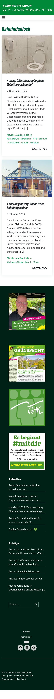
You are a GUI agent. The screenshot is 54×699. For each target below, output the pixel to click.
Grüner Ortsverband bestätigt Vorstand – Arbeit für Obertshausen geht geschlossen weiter (26, 520)
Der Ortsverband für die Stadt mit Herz (27, 9)
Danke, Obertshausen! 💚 (23, 529)
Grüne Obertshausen (17, 6)
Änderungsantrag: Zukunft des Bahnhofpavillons (25, 206)
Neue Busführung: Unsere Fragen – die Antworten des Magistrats (24, 498)
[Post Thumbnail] (27, 54)
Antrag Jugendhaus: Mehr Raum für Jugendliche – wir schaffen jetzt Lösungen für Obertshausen (27, 551)
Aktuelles (11, 134)
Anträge (19, 134)
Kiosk (36, 262)
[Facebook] (20, 648)
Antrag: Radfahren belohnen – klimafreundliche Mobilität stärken (25, 562)
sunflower (24, 675)
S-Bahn (25, 142)
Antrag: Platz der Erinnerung (24, 571)
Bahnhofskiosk (24, 138)
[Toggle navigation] (3, 17)
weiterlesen (39, 149)
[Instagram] (27, 648)
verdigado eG (20, 679)
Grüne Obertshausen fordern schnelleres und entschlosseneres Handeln (24, 487)
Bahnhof (12, 138)
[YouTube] (34, 648)
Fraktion (28, 134)
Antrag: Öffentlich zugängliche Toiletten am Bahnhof (25, 83)
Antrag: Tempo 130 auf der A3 (25, 578)
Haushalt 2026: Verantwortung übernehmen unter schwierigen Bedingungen (26, 509)
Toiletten (35, 142)
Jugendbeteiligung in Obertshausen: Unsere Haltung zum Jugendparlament (26, 587)
